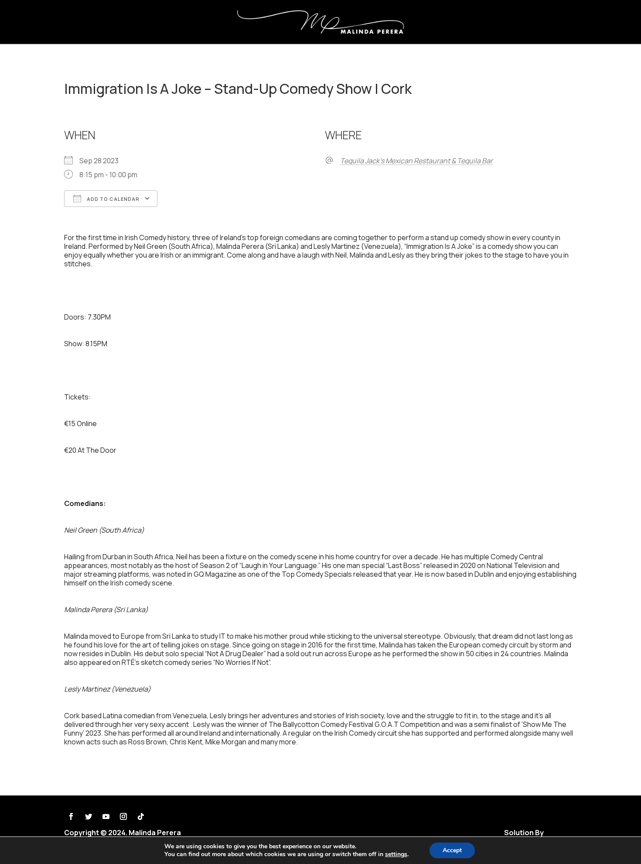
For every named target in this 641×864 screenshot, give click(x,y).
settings (396, 854)
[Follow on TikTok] (141, 816)
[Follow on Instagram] (123, 816)
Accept (452, 850)
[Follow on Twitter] (88, 816)
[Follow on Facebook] (71, 816)
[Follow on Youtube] (106, 816)
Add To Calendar (112, 199)
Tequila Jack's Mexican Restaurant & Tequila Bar (416, 160)
